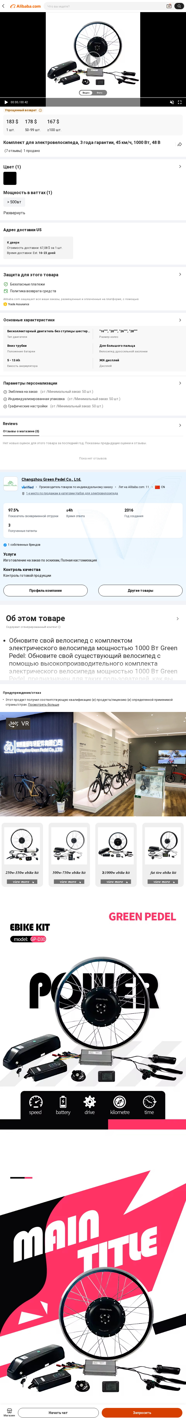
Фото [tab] (99, 93)
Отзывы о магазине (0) (21, 431)
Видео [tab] (86, 93)
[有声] (172, 102)
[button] (23, 110)
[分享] (180, 144)
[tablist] (93, 92)
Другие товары (140, 590)
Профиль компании (45, 590)
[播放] (6, 102)
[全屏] (179, 102)
